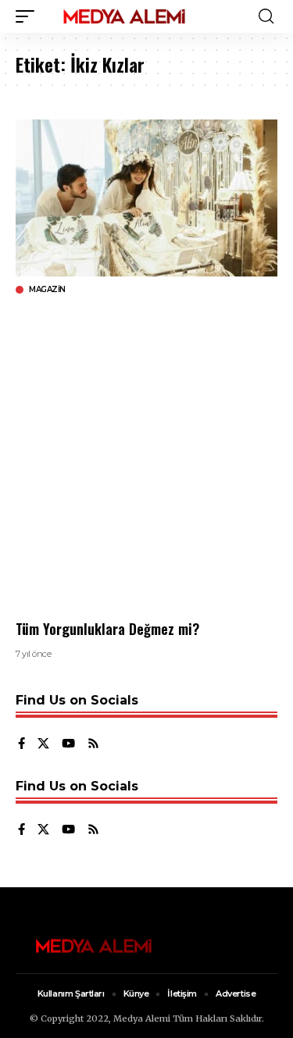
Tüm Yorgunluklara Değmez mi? (107, 629)
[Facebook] (21, 744)
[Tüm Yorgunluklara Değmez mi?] (146, 197)
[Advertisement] (146, 457)
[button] (29, 16)
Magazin (47, 290)
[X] (43, 744)
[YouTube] (68, 744)
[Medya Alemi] (124, 16)
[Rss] (93, 744)
